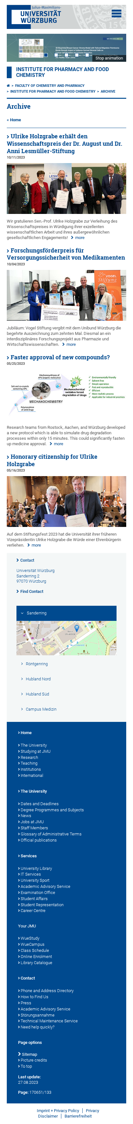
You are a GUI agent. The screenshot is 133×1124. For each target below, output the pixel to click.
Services (29, 855)
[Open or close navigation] (116, 13)
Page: (23, 1092)
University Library (36, 868)
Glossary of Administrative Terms (51, 834)
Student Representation (42, 904)
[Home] (8, 86)
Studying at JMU (36, 751)
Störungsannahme (38, 1015)
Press (26, 1002)
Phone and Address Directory (47, 990)
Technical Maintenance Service (49, 1020)
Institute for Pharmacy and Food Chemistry (53, 91)
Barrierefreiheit (78, 1116)
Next (115, 48)
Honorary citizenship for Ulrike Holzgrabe (52, 460)
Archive (108, 91)
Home (26, 732)
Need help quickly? (38, 1027)
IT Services (31, 874)
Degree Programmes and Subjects (52, 809)
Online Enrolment (36, 956)
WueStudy (30, 938)
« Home (14, 119)
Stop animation (109, 58)
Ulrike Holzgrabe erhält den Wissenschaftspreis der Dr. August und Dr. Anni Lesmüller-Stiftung (64, 144)
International (32, 775)
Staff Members (34, 827)
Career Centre (33, 910)
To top (26, 1066)
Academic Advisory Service (45, 886)
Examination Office (38, 892)
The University (34, 745)
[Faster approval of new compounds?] (67, 418)
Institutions (31, 769)
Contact (27, 560)
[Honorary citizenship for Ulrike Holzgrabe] (67, 525)
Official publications (39, 840)
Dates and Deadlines (40, 803)
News (26, 815)
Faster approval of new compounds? (60, 357)
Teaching (29, 763)
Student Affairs (34, 898)
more (80, 237)
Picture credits (34, 1060)
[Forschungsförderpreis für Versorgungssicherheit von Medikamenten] (67, 319)
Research (29, 757)
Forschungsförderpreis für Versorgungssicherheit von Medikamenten (66, 254)
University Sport (35, 880)
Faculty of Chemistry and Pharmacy (50, 86)
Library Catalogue (36, 962)
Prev (18, 48)
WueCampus (33, 944)
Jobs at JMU (32, 821)
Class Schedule (35, 950)
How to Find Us (34, 996)
